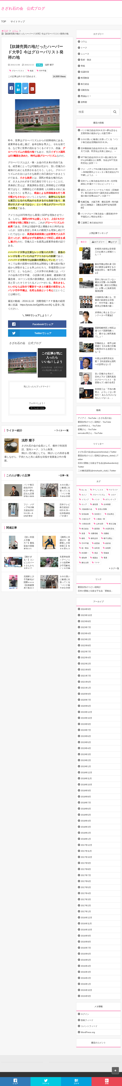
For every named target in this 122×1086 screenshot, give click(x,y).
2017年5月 (86, 887)
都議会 (95, 558)
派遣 (83, 533)
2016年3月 (86, 972)
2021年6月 (86, 682)
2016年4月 (86, 966)
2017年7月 (86, 875)
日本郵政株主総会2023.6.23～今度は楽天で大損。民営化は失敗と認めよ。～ (99, 150)
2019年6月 (86, 736)
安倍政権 (85, 514)
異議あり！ (86, 96)
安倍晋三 (97, 514)
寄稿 (83, 66)
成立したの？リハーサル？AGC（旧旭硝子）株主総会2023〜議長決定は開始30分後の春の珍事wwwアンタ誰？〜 (100, 193)
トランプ (85, 499)
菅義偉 (106, 553)
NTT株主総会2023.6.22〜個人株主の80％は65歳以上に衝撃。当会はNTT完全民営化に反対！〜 (99, 160)
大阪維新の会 (87, 509)
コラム (15, 31)
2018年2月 (86, 833)
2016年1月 (86, 984)
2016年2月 (86, 978)
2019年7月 (86, 730)
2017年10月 (86, 857)
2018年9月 (86, 790)
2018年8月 (86, 796)
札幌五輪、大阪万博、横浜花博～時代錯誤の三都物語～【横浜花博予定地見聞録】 (99, 205)
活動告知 (85, 90)
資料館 (84, 102)
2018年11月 (86, 778)
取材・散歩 (86, 60)
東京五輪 (112, 524)
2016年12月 (86, 917)
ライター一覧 (62, 430)
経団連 (97, 543)
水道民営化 (109, 529)
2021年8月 (86, 669)
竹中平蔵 (42, 71)
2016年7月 (86, 948)
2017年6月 (86, 881)
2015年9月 (86, 996)
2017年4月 (86, 893)
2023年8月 (86, 621)
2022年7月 (86, 651)
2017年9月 (86, 863)
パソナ (97, 499)
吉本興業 (107, 504)
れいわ (84, 490)
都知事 (84, 558)
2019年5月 (86, 742)
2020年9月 (86, 694)
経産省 (108, 543)
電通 (105, 558)
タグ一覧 (115, 568)
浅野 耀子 (49, 65)
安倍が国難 (102, 509)
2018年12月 (86, 772)
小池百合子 (86, 519)
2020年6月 (86, 706)
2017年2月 (86, 905)
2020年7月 (86, 700)
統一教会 (85, 548)
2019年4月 (86, 748)
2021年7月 (86, 676)
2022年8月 (86, 645)
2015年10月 (86, 990)
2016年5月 (86, 960)
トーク (84, 47)
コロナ (113, 495)
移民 (83, 538)
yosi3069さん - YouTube (89, 425)
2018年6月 (86, 809)
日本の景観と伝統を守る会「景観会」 (95, 591)
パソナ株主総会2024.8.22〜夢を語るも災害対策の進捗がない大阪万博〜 (99, 131)
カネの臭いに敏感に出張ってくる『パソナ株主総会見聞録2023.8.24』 (99, 140)
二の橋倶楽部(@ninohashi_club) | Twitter (97, 470)
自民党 (97, 548)
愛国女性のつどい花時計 (89, 587)
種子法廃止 (108, 538)
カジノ (84, 495)
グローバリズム (99, 495)
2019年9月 (86, 724)
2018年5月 (86, 815)
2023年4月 (86, 633)
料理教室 (85, 78)
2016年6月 (86, 954)
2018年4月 (86, 821)
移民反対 (94, 538)
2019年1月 (86, 766)
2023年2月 (86, 639)
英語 (96, 553)
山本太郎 (99, 524)
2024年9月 (86, 609)
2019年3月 (86, 754)
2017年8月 (86, 869)
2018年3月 (86, 827)
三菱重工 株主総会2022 (92, 222)
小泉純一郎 (100, 519)
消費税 (106, 533)
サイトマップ (18, 21)
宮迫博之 (110, 514)
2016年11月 (86, 923)
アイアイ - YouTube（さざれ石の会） (95, 418)
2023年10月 (86, 615)
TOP (3, 21)
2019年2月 (86, 760)
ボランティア (110, 499)
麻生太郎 (85, 563)
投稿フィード (87, 1020)
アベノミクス (98, 490)
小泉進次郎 (86, 524)
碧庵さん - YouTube (87, 429)
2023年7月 (86, 627)
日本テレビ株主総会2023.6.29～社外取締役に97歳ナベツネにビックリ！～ (99, 182)
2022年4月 (86, 657)
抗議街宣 (85, 72)
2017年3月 (86, 899)
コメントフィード (89, 1026)
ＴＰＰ (97, 563)
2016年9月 (86, 936)
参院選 (95, 504)
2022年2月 (86, 663)
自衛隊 (108, 548)
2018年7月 (86, 802)
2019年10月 (86, 718)
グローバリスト (18, 71)
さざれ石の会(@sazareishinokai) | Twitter (97, 452)
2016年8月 (86, 941)
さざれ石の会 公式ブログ (23, 8)
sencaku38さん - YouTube (90, 433)
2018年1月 (86, 839)
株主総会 (85, 84)
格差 (31, 71)
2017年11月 (86, 851)
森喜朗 (97, 529)
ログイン (85, 1014)
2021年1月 (86, 688)
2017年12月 (86, 845)
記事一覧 (64, 475)
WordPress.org (88, 1032)
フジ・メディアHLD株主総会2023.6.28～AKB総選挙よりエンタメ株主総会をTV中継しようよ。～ (100, 172)
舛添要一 (85, 553)
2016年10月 (86, 929)
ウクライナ (113, 490)
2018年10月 (86, 784)
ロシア (84, 504)
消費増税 (94, 533)
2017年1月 (86, 911)
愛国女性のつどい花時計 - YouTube (94, 422)
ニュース (85, 54)
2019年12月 (86, 712)
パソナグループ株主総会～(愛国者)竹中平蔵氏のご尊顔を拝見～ (99, 215)
